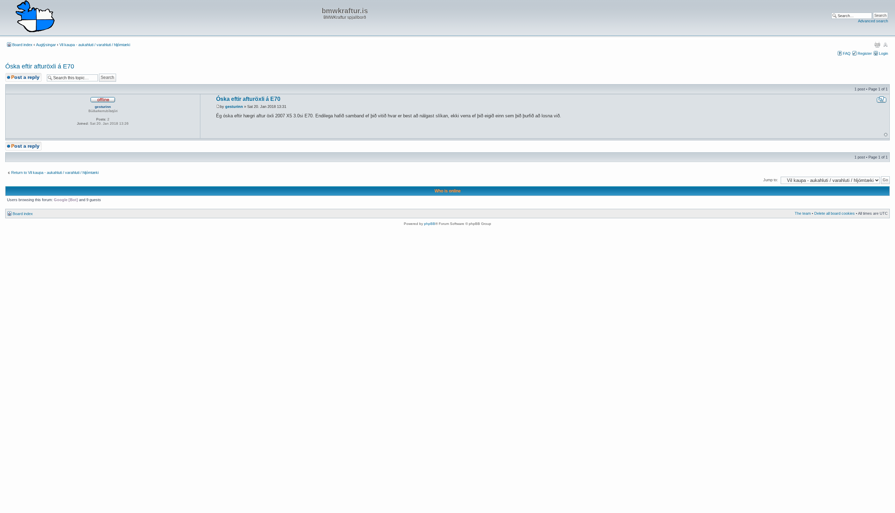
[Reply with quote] (881, 99)
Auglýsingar (46, 45)
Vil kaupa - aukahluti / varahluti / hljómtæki (94, 45)
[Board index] (35, 17)
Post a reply (25, 77)
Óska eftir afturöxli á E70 (39, 66)
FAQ (847, 53)
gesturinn (234, 106)
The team (803, 213)
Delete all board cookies (834, 213)
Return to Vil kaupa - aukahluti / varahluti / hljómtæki (55, 172)
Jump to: (770, 180)
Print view (877, 44)
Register (865, 53)
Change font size (885, 44)
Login (883, 53)
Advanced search (873, 21)
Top (886, 135)
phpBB (429, 224)
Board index (22, 45)
